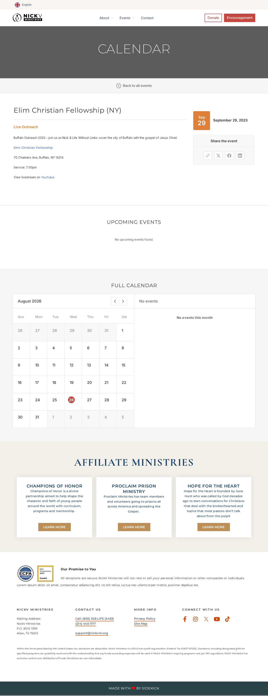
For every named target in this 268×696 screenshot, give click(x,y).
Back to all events (137, 85)
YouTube (47, 177)
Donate (213, 18)
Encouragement (239, 18)
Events (125, 18)
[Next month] (123, 301)
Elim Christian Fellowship (33, 148)
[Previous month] (115, 301)
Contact (147, 18)
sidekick (150, 688)
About (104, 18)
